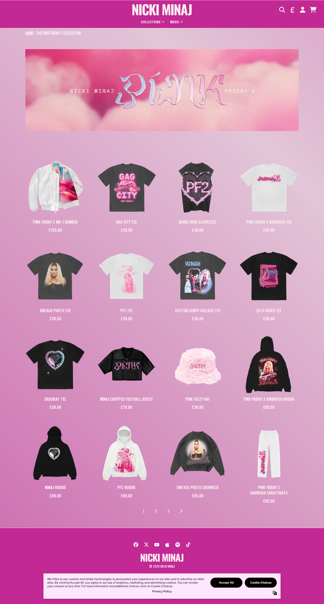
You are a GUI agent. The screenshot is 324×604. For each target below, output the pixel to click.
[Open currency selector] (292, 10)
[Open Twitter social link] (146, 544)
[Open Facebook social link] (136, 544)
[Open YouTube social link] (157, 544)
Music (174, 21)
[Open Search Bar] (281, 9)
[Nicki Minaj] (162, 9)
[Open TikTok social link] (188, 544)
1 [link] (143, 511)
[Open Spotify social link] (177, 544)
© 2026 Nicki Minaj (162, 566)
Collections (151, 21)
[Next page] (181, 511)
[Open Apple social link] (167, 544)
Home (29, 33)
